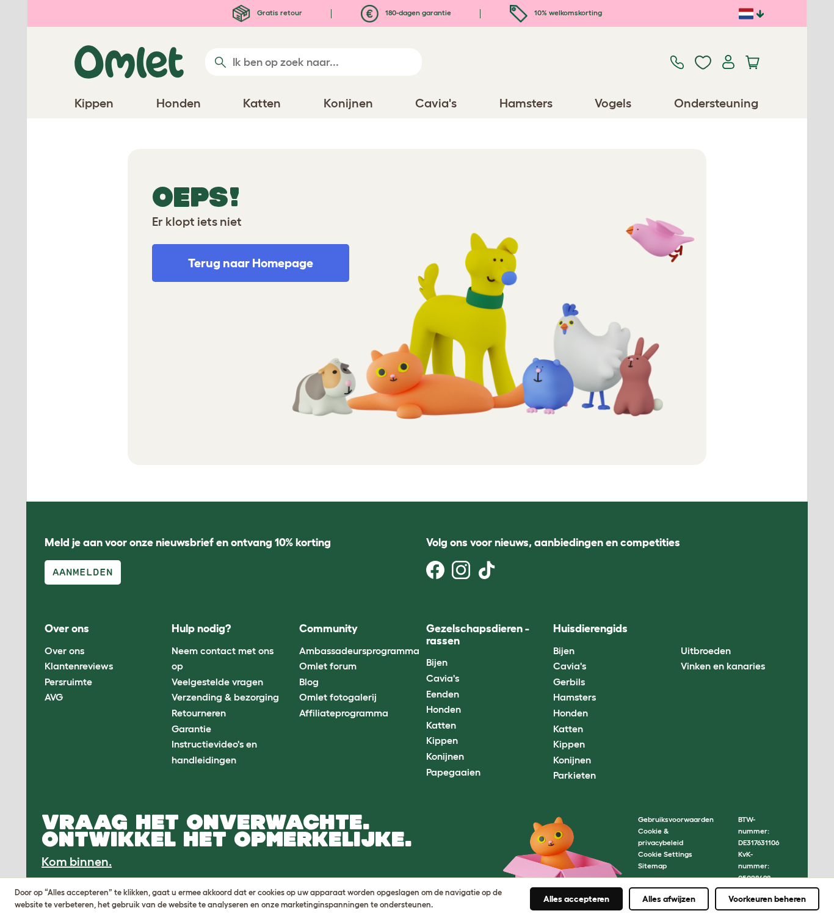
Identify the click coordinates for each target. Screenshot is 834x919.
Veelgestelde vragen (217, 681)
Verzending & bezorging (225, 696)
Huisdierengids (590, 628)
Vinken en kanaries (723, 665)
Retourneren (199, 712)
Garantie (191, 728)
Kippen (442, 740)
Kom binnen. (77, 861)
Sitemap (652, 866)
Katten (441, 724)
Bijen (437, 662)
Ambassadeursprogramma (359, 650)
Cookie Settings (665, 854)
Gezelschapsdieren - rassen (477, 634)
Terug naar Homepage (250, 263)
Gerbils (569, 681)
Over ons (64, 650)
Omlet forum (328, 665)
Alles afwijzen (668, 899)
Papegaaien (453, 771)
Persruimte (68, 681)
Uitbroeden (706, 650)
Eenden (442, 693)
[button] (671, 629)
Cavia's (442, 677)
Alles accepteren (576, 899)
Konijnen (445, 756)
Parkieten (574, 774)
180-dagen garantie (417, 12)
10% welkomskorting (567, 12)
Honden (443, 709)
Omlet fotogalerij (338, 696)
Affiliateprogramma (343, 712)
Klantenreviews (79, 665)
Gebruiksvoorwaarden (676, 819)
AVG (54, 696)
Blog (309, 681)
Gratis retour (278, 12)
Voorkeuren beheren (767, 899)
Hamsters (574, 696)
